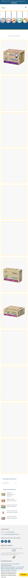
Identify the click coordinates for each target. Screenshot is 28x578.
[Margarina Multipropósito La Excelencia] (12, 105)
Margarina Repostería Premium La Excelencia (14, 72)
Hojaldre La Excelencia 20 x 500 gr (14, 289)
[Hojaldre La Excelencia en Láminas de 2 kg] (12, 322)
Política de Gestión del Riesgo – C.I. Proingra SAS (12, 567)
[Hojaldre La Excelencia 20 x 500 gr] (12, 286)
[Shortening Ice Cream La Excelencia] (12, 395)
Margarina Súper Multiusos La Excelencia (14, 144)
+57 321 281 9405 (7, 1)
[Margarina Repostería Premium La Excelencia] (12, 68)
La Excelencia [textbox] (9, 483)
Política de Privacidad (6, 565)
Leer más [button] (3, 577)
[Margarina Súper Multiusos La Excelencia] (12, 141)
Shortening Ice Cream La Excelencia (14, 398)
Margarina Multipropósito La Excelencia (14, 108)
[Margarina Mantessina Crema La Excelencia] (12, 431)
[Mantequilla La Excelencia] (12, 467)
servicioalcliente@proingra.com (19, 1)
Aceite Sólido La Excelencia (14, 362)
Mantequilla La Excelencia (14, 471)
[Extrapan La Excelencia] (12, 250)
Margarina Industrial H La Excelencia (14, 180)
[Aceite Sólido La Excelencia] (12, 358)
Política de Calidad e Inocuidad (8, 570)
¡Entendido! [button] (23, 574)
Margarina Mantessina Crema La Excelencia (14, 434)
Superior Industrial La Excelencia (14, 217)
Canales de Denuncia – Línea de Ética (10, 563)
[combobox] (9, 483)
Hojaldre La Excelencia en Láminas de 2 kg (14, 326)
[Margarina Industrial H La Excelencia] (12, 177)
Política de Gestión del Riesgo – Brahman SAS (12, 568)
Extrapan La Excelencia (14, 253)
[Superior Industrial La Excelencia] (12, 213)
